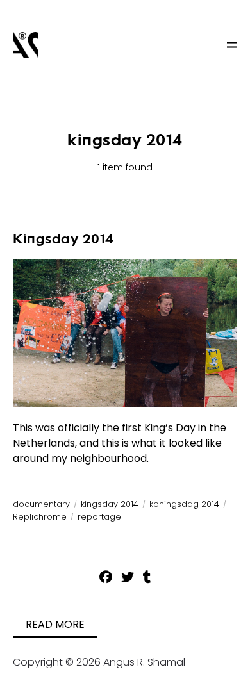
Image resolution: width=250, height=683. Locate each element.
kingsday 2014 (109, 503)
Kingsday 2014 (63, 238)
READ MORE (55, 624)
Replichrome (40, 516)
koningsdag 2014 (184, 503)
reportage (99, 516)
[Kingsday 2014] (125, 333)
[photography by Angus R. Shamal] (25, 45)
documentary (41, 503)
